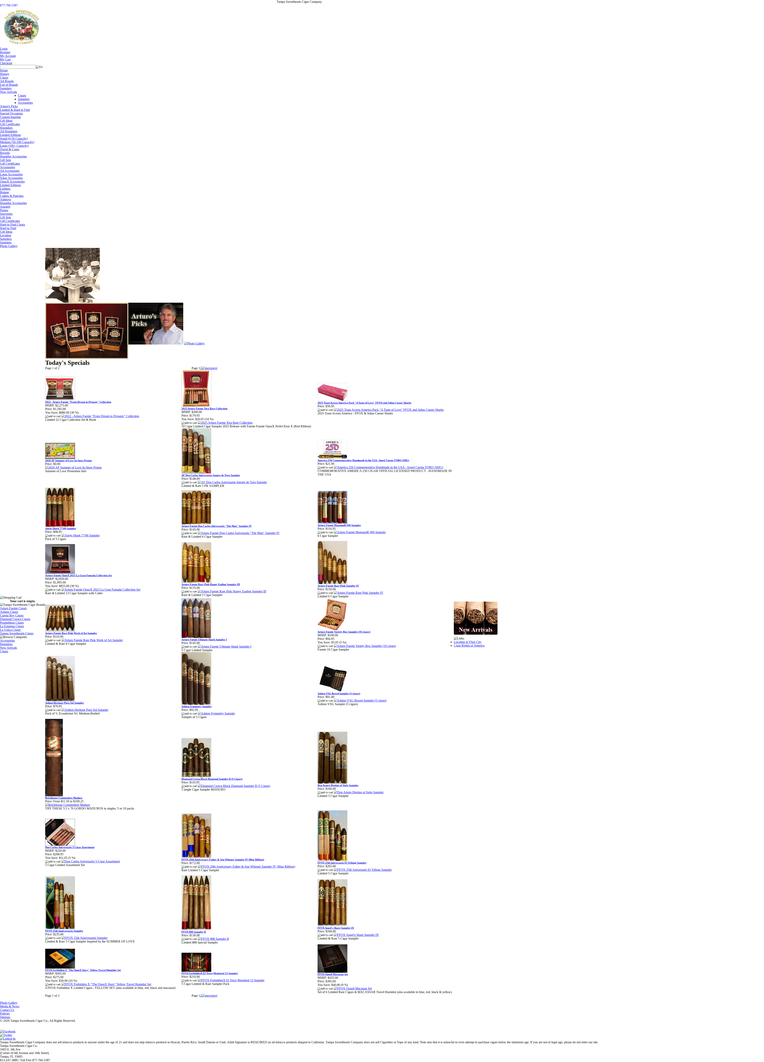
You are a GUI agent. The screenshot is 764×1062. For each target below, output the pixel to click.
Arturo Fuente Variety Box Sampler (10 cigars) (344, 631)
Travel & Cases (9, 149)
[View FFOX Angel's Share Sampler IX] (356, 935)
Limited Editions (10, 135)
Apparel (5, 206)
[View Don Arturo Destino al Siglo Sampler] (359, 792)
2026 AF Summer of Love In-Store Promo (68, 460)
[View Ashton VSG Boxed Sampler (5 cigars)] (360, 700)
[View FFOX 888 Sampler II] (213, 939)
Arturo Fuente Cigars (13, 608)
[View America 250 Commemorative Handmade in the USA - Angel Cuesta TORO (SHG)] (388, 467)
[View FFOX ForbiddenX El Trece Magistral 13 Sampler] (231, 980)
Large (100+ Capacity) (14, 145)
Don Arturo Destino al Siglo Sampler (338, 785)
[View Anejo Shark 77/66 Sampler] (80, 535)
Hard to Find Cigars (12, 224)
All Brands (7, 81)
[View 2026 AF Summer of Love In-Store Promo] (73, 467)
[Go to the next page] (209, 368)
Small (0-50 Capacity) (14, 138)
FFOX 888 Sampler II (193, 931)
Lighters (5, 188)
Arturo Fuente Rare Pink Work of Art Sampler (71, 633)
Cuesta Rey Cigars (11, 615)
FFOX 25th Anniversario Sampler (64, 930)
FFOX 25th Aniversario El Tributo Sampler (342, 862)
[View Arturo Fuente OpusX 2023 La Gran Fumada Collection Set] (100, 589)
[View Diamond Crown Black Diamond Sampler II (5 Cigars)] (234, 786)
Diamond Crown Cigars (15, 619)
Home (4, 70)
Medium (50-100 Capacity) (17, 142)
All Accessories (9, 170)
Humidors (6, 127)
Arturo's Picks (9, 106)
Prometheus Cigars (12, 622)
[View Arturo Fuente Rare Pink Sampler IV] (358, 592)
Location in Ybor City (467, 642)
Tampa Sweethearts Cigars (16, 633)
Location (5, 235)
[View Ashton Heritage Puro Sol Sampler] (84, 710)
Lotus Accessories (11, 174)
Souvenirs (6, 213)
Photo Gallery (9, 246)
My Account (8, 56)
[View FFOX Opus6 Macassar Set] (353, 988)
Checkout (6, 63)
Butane (4, 192)
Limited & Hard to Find (15, 110)
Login (4, 48)
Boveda (5, 153)
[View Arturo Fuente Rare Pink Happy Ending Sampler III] (232, 591)
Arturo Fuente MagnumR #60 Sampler (339, 525)
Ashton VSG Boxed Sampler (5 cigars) (339, 693)
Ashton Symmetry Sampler (196, 706)
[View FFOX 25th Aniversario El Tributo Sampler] (363, 869)
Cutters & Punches (11, 196)
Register (5, 52)
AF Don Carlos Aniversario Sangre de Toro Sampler (210, 475)
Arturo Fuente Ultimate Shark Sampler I (204, 639)
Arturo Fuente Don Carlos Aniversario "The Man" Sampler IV (216, 526)
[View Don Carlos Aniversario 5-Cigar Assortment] (90, 861)
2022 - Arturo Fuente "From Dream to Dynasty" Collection (78, 401)
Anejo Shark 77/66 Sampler (60, 528)
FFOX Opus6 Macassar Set (333, 974)
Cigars (4, 77)
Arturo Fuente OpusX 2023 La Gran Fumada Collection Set (78, 575)
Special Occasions (11, 113)
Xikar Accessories (11, 178)
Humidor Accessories (13, 156)
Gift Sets (5, 160)
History (4, 74)
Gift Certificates (10, 124)
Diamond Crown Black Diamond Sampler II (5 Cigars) (212, 778)
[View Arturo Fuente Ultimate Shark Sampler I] (224, 646)
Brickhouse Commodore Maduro (63, 797)
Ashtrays (5, 199)
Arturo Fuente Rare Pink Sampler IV (338, 585)
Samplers (6, 88)
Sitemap (5, 1017)
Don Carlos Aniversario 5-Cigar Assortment (69, 847)
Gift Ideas (6, 120)
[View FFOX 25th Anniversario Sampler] (84, 938)
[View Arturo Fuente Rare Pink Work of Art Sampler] (92, 640)
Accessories (25, 102)
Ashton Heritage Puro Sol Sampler (64, 702)
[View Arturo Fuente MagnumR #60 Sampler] (360, 532)
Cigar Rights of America (469, 645)
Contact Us (7, 1010)
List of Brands (9, 84)
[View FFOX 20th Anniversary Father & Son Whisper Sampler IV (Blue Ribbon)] (246, 866)
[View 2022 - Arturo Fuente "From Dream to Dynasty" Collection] (100, 416)
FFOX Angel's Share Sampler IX (336, 927)
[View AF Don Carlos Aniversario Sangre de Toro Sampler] (232, 482)
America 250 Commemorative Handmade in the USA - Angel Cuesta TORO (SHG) (363, 460)
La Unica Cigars (10, 629)
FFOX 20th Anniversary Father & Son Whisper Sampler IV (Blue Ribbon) (222, 859)
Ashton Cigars (9, 612)
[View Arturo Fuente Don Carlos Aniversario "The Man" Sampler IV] (239, 533)
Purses (4, 210)
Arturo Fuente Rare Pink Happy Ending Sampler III (210, 584)
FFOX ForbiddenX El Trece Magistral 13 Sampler (209, 973)
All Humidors (8, 131)
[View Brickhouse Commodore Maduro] (67, 805)
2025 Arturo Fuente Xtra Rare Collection (204, 408)
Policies (5, 1013)
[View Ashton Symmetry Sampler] (216, 713)
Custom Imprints (10, 117)
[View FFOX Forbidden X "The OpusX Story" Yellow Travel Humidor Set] (106, 984)
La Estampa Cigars (12, 626)
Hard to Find (8, 228)
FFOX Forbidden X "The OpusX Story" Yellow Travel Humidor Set (83, 970)
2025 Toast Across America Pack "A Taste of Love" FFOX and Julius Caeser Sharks (364, 402)
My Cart (5, 59)
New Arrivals (8, 92)
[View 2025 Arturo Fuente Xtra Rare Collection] (225, 422)
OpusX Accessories (12, 181)
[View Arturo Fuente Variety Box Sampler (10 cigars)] (365, 646)
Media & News (9, 1006)
